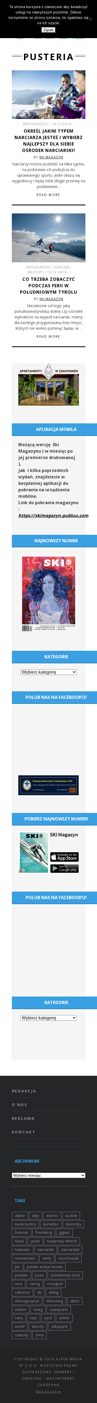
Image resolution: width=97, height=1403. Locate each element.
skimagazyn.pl (27, 1300)
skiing (53, 1292)
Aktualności (35, 124)
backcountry (25, 1224)
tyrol (48, 1317)
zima (39, 1334)
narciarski (45, 1249)
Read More (48, 195)
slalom (20, 1309)
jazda (35, 1241)
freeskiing (43, 1232)
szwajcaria (59, 1309)
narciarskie (70, 1249)
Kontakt (24, 1132)
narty (46, 1258)
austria (71, 1215)
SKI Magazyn (51, 157)
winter (64, 1317)
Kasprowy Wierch (62, 1241)
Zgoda (48, 30)
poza (39, 1275)
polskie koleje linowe (45, 1266)
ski (39, 1292)
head (19, 1241)
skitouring (54, 1300)
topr (33, 1317)
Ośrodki (62, 267)
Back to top (47, 1391)
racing (34, 1283)
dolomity (73, 1224)
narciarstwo (25, 1258)
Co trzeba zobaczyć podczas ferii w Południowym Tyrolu (48, 285)
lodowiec (22, 1249)
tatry (19, 1317)
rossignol (55, 1283)
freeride (21, 1232)
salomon (22, 1292)
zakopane (59, 1326)
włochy (38, 1326)
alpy (35, 1215)
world (20, 1326)
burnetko (51, 1224)
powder (21, 1275)
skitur (74, 1300)
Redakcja (24, 1090)
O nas (19, 1104)
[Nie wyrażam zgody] (90, 19)
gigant (64, 1232)
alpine (20, 1215)
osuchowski (68, 1258)
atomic (52, 1215)
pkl (17, 1266)
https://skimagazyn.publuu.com (53, 515)
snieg (38, 1309)
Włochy (35, 272)
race (18, 1283)
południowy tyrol (65, 1275)
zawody (21, 1334)
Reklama (23, 1118)
